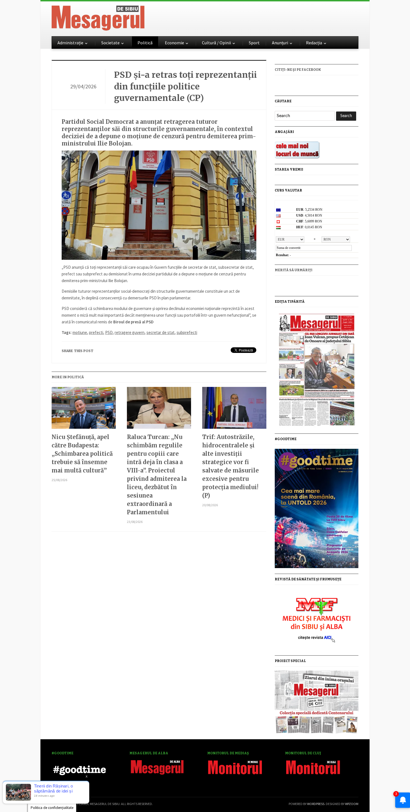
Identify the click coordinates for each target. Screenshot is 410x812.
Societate (110, 42)
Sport (254, 42)
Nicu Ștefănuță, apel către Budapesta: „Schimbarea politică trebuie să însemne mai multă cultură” (82, 453)
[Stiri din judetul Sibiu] (98, 17)
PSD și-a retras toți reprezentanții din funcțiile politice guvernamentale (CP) (185, 86)
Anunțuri (280, 42)
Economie (174, 42)
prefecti (96, 332)
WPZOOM (351, 804)
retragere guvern (129, 332)
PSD (109, 332)
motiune (80, 332)
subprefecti (187, 332)
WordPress (315, 804)
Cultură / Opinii (216, 42)
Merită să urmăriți (293, 270)
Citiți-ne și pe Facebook (298, 70)
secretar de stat (160, 332)
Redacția (314, 42)
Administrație (70, 42)
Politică (145, 42)
